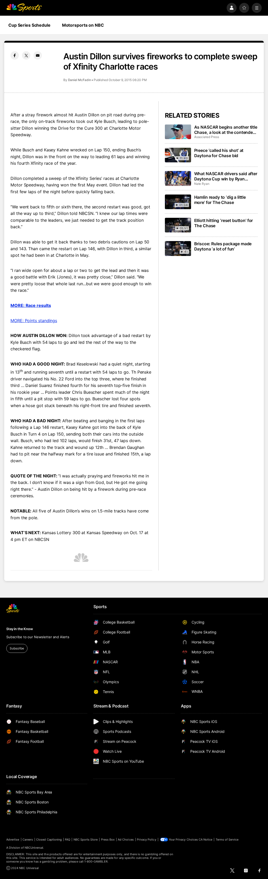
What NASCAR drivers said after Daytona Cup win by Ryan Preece (225, 176)
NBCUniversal (34, 847)
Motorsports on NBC (83, 25)
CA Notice (206, 839)
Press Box (108, 839)
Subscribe (17, 648)
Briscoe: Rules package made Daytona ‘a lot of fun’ (223, 246)
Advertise (12, 839)
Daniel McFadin (79, 80)
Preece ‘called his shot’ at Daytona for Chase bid (219, 153)
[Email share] (38, 55)
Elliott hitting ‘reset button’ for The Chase (223, 223)
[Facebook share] (14, 55)
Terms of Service (227, 839)
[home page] (24, 8)
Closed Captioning (49, 839)
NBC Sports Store (86, 839)
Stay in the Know (19, 629)
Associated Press (206, 137)
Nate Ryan (201, 184)
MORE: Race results (30, 305)
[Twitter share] (26, 55)
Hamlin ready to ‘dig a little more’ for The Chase (220, 200)
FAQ (67, 839)
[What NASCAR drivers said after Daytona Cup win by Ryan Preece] (178, 178)
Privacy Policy (146, 839)
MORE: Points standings (33, 320)
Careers (28, 839)
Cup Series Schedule (29, 25)
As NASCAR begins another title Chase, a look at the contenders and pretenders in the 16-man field (225, 129)
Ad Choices (126, 839)
